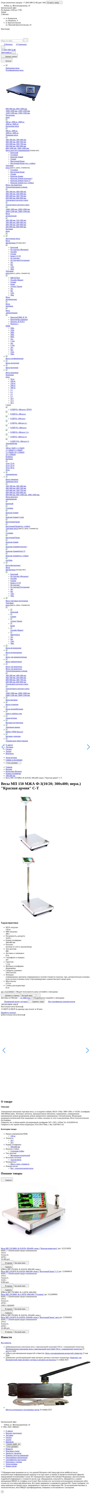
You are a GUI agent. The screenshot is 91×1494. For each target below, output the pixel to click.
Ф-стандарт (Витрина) (19, 250)
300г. (12, 335)
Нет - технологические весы (21, 1168)
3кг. (11, 347)
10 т (12, 398)
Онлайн (13, 252)
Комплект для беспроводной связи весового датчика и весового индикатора (43, 1359)
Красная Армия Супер (15, 517)
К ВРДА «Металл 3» (18, 437)
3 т (11, 394)
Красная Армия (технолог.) (21, 178)
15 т (12, 401)
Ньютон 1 (14, 324)
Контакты (10, 754)
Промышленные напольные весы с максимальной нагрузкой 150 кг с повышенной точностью (44, 1349)
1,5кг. (12, 341)
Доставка (9, 747)
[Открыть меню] (3, 47)
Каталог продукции (14, 1433)
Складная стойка (17, 1151)
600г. (12, 337)
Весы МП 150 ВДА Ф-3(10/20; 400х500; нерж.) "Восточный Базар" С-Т (30, 1271)
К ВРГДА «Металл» (18, 428)
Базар (12, 284)
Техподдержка (11, 1464)
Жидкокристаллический (20, 1155)
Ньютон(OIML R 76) (18, 317)
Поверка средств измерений (17, 1455)
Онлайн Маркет (16, 280)
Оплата (9, 749)
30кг (12, 269)
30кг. (12, 354)
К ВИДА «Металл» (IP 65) (21, 409)
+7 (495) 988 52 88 (8, 50)
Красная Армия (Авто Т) (20, 181)
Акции (8, 751)
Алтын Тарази (16, 286)
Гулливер (14, 155)
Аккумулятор (15, 1160)
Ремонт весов (11, 1466)
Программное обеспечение (16, 1458)
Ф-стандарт (15, 258)
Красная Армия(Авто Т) (15, 551)
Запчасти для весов (13, 1453)
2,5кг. (12, 345)
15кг (12, 267)
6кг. (11, 350)
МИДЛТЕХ (15, 278)
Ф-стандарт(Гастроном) (20, 260)
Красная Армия (16, 157)
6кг (11, 265)
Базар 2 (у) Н (15, 256)
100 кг (13, 381)
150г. (12, 330)
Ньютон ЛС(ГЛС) (17, 322)
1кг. (11, 339)
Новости (9, 1449)
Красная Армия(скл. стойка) (17, 556)
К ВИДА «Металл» (18, 414)
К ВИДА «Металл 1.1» (19, 432)
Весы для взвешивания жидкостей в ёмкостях (64, 1353)
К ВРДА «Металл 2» (18, 423)
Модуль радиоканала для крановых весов (23, 1410)
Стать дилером (12, 1447)
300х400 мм (15, 1147)
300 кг (13, 388)
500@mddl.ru (6, 52)
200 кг (13, 386)
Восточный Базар (17, 161)
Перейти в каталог (8, 1013)
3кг (11, 262)
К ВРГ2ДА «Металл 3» (19, 441)
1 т (11, 390)
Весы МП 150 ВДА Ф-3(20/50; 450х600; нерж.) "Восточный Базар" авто (30, 1317)
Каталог (8, 61)
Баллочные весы (12, 126)
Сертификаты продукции (16, 1460)
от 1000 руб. (25, 998)
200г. (12, 332)
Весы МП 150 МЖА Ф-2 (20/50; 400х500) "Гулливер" (22, 1294)
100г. (12, 328)
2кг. (11, 343)
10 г (12, 1140)
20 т (12, 403)
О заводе (9, 745)
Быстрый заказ (27, 995)
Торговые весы (12, 528)
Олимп (13, 159)
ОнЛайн (9, 560)
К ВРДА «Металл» (18, 419)
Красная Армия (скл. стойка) (22, 183)
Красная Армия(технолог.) (16, 547)
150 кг (13, 383)
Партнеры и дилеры (14, 1462)
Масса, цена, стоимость (19, 1164)
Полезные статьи (12, 1451)
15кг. (12, 352)
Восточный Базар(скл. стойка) (18, 526)
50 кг (12, 379)
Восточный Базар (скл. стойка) (22, 163)
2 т (11, 392)
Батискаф (14, 153)
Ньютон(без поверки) (19, 319)
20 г (12, 1142)
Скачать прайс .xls (13, 1444)
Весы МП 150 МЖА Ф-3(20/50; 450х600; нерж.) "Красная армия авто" (29, 1248)
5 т (11, 396)
